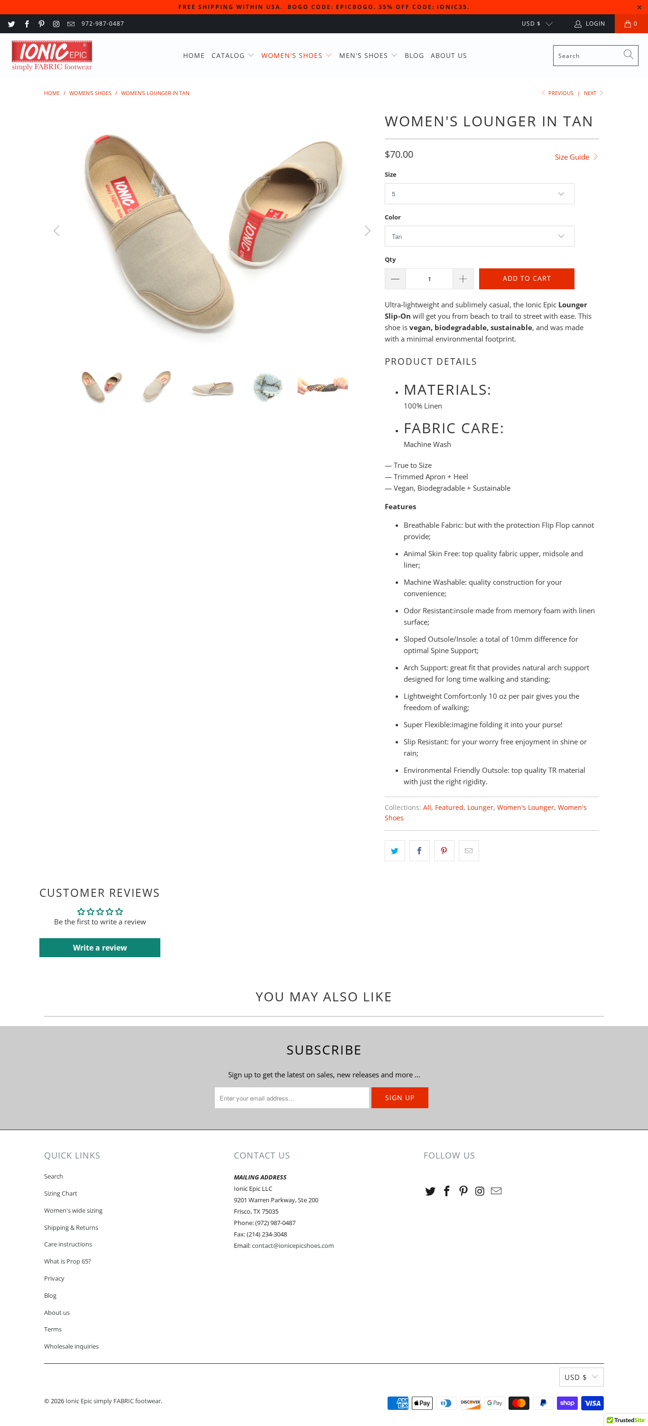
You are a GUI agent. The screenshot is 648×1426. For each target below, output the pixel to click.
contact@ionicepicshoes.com (293, 1245)
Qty (390, 259)
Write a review (100, 947)
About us (449, 55)
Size (391, 174)
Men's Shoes (364, 55)
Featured (449, 807)
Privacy (54, 1278)
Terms (53, 1329)
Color (393, 217)
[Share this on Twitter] (395, 850)
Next (591, 92)
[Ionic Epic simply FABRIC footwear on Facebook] (26, 23)
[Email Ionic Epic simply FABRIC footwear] (70, 23)
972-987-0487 (103, 23)
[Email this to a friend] (469, 850)
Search (53, 1176)
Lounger (480, 807)
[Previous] (57, 230)
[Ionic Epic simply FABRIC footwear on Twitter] (11, 23)
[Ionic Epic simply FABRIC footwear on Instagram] (56, 23)
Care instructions (68, 1244)
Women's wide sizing (73, 1210)
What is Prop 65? (67, 1261)
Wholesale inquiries (71, 1346)
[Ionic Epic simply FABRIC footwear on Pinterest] (41, 23)
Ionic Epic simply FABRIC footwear (113, 1401)
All (427, 807)
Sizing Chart (60, 1193)
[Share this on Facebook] (419, 850)
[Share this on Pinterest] (444, 850)
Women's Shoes (293, 55)
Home (194, 55)
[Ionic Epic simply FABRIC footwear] (53, 55)
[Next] (366, 230)
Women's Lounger (525, 807)
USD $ (531, 23)
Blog (414, 55)
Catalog (229, 55)
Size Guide (573, 157)
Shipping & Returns (71, 1227)
